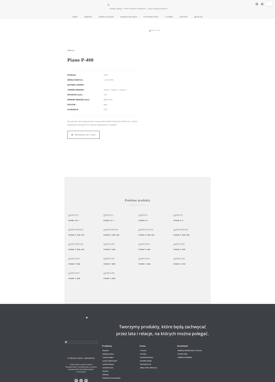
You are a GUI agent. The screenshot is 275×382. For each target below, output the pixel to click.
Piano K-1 (143, 220)
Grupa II (114, 90)
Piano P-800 (109, 264)
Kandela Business (128, 17)
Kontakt (184, 17)
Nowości (105, 350)
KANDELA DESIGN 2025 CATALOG (190, 350)
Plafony (70, 50)
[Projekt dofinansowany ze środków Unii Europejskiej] (269, 3)
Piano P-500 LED (146, 235)
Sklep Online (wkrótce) (148, 368)
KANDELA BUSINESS (185, 357)
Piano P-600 (74, 264)
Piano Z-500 (179, 264)
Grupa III (122, 90)
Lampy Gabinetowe (109, 361)
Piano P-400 (144, 249)
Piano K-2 (178, 220)
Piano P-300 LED (76, 235)
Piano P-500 (179, 249)
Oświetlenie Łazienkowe (111, 378)
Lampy (75, 17)
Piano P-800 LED (76, 249)
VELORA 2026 (182, 354)
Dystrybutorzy (151, 17)
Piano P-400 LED (111, 235)
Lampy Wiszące (108, 364)
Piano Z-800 (109, 278)
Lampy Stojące (107, 357)
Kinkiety (105, 375)
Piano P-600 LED (181, 235)
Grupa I (106, 90)
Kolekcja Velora (108, 354)
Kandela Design (106, 17)
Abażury (88, 17)
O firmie (169, 17)
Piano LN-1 (73, 220)
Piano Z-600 (74, 278)
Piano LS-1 (109, 220)
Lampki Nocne (107, 368)
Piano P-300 (109, 249)
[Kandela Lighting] (137, 8)
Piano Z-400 (144, 264)
